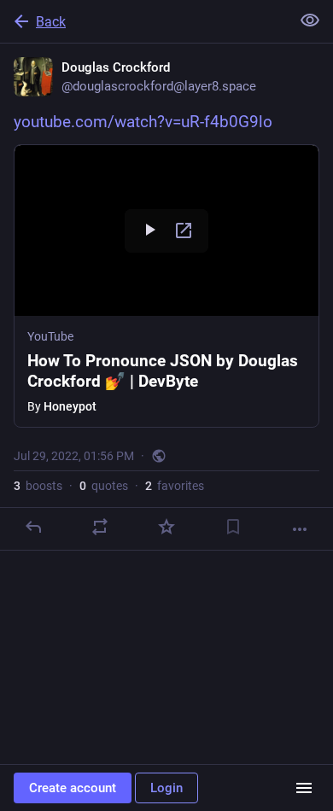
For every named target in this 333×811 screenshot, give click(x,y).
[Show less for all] (310, 20)
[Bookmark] (233, 526)
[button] (166, 286)
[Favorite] (166, 526)
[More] (299, 529)
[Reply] (33, 526)
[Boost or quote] (100, 526)
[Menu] (304, 788)
